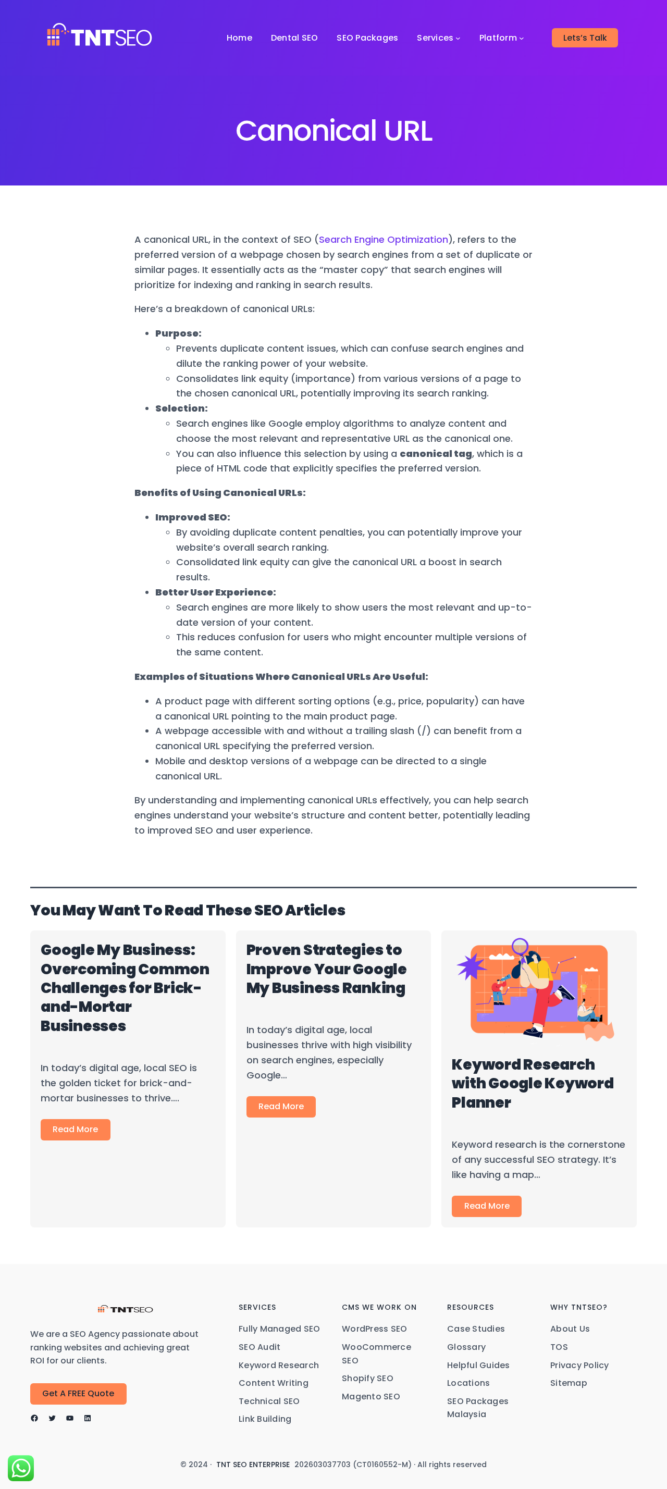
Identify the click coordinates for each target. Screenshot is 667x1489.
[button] (78, 1394)
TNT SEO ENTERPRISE (253, 1464)
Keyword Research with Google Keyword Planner (532, 1083)
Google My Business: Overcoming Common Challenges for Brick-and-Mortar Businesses (125, 988)
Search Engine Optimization (383, 239)
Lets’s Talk (585, 38)
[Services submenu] (458, 38)
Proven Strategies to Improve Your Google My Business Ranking (326, 969)
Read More (75, 1129)
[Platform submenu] (521, 38)
